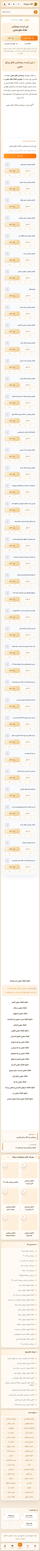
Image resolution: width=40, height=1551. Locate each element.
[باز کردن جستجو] (18, 4)
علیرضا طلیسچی (29, 1469)
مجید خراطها (29, 1446)
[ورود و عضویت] (4, 4)
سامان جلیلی (29, 1497)
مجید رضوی (11, 1446)
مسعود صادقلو (11, 1483)
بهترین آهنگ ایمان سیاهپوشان (24, 1334)
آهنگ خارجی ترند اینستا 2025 (24, 1405)
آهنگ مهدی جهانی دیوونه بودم (24, 1373)
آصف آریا (11, 1488)
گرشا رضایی (29, 1455)
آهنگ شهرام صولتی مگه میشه (24, 1305)
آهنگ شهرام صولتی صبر (26, 1285)
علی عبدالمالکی (11, 1460)
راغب (29, 1465)
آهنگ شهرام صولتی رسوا (26, 1290)
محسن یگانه (11, 1451)
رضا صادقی (11, 1474)
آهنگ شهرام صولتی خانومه (25, 1324)
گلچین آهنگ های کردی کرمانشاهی (23, 1390)
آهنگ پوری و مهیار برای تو (25, 1363)
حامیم (11, 1478)
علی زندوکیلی (29, 1451)
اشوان (29, 1488)
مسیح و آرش (29, 1442)
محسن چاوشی (29, 1437)
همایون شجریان (29, 1428)
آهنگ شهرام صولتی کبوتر (26, 1310)
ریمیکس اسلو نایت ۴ (27, 1344)
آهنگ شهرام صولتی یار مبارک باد (23, 1295)
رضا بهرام (29, 1474)
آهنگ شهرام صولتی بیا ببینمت (24, 1329)
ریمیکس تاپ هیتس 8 (27, 1261)
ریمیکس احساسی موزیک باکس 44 (22, 1280)
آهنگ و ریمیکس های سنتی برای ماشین (21, 1395)
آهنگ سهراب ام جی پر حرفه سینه (23, 1368)
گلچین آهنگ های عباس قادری (24, 1400)
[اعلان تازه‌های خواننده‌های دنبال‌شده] (9, 4)
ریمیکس (11, 1469)
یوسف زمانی (11, 1437)
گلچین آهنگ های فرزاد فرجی (25, 1339)
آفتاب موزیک (28, 4)
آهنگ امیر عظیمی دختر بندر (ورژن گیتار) (21, 1358)
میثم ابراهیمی (29, 1423)
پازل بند (29, 1483)
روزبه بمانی (11, 1492)
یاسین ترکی (29, 1433)
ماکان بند (11, 1442)
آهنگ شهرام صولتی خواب (26, 1315)
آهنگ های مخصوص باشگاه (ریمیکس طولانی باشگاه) (19, 1384)
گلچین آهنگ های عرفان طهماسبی (23, 1378)
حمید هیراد (29, 1460)
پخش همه (20, 156)
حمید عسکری (29, 1478)
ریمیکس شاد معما (28, 1270)
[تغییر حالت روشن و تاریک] (14, 4)
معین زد (11, 1433)
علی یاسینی (11, 1465)
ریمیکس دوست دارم (27, 1266)
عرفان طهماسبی (29, 1419)
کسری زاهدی (29, 1492)
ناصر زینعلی (11, 1423)
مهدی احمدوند (11, 1419)
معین (11, 1455)
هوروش (11, 1428)
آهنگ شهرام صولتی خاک (26, 1319)
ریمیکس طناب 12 (28, 1256)
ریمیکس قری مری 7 (27, 1251)
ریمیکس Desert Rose (26, 1275)
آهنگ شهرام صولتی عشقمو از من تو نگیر (21, 1300)
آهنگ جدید (11, 1497)
